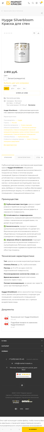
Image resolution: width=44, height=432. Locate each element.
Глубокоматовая (23, 137)
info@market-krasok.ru (23, 363)
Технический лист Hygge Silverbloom (25, 317)
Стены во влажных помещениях (24, 134)
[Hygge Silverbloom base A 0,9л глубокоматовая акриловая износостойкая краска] (22, 53)
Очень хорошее (26, 125)
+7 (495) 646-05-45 (16, 359)
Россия (14, 122)
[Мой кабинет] (37, 3)
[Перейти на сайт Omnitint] (26, 403)
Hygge (20, 120)
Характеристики (24, 157)
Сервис (5, 351)
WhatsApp (22, 385)
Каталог (5, 346)
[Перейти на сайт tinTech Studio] (15, 403)
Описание (8, 157)
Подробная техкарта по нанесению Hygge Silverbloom (24, 324)
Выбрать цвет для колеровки (16, 83)
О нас (4, 341)
